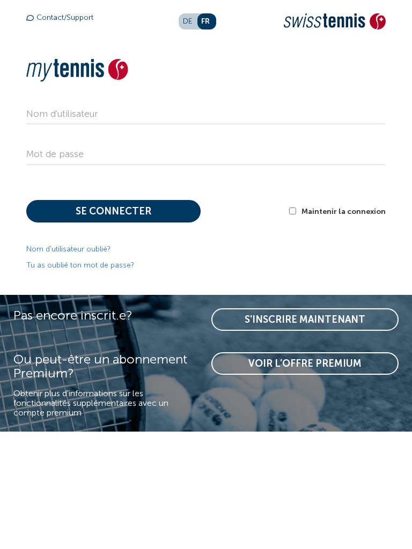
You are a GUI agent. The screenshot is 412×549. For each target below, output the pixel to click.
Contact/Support (64, 17)
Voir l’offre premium (305, 363)
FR (205, 21)
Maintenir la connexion (343, 211)
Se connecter (113, 211)
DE (188, 21)
